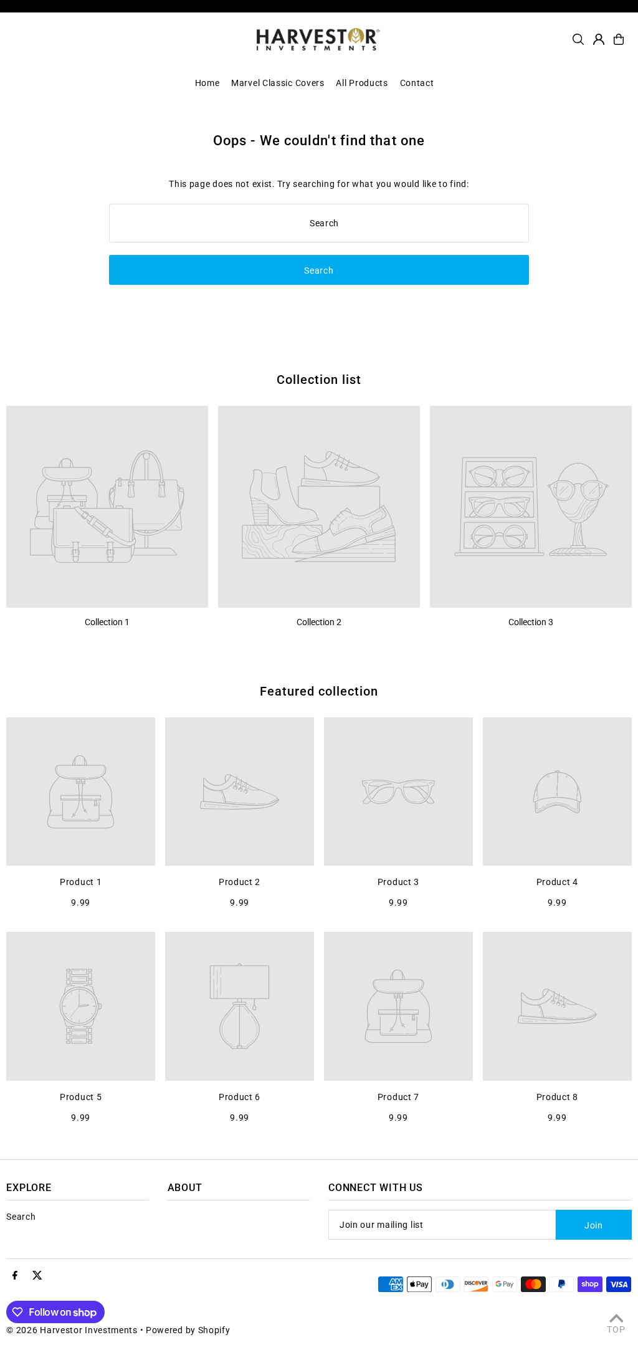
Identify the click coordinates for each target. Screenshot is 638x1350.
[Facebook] (14, 1276)
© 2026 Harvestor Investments (72, 1330)
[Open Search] (578, 39)
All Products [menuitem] (362, 83)
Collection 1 (107, 622)
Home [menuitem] (207, 83)
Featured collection (319, 691)
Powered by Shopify (188, 1330)
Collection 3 (530, 622)
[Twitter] (37, 1276)
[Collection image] (107, 507)
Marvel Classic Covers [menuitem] (278, 83)
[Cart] (619, 39)
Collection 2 (319, 622)
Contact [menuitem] (417, 83)
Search (21, 1217)
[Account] (598, 39)
